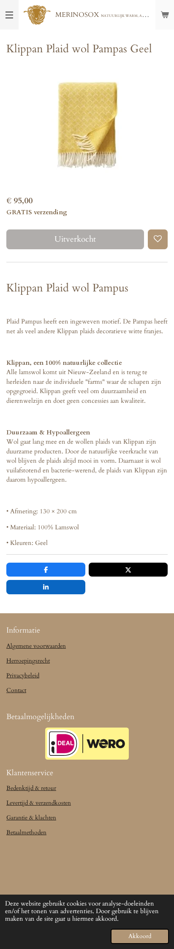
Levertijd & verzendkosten (38, 803)
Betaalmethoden (26, 832)
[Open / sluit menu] (9, 15)
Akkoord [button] (139, 936)
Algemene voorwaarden (36, 646)
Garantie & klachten (31, 818)
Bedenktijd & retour (31, 788)
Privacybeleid (22, 675)
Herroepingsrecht (28, 661)
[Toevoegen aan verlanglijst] (158, 239)
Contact (16, 690)
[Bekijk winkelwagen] (164, 15)
